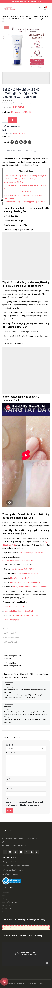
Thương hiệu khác (19, 133)
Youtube (21, 852)
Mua (13, 120)
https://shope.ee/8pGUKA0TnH (22, 569)
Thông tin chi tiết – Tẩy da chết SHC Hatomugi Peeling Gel (25, 176)
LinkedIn (21, 142)
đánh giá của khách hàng (12, 103)
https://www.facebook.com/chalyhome (17, 560)
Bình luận (10, 752)
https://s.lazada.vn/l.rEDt (19, 578)
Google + (25, 142)
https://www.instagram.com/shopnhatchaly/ (29, 587)
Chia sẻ (5, 142)
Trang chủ (6, 16)
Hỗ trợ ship (6, 905)
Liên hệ (4, 912)
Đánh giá (9, 745)
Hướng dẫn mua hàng (9, 902)
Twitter (16, 142)
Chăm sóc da (23, 16)
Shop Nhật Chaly (9, 928)
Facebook (12, 142)
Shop (14, 16)
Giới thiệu (5, 892)
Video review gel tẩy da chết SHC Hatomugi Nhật (21, 192)
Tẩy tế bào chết (36, 16)
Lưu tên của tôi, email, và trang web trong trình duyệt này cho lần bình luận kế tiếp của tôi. (24, 803)
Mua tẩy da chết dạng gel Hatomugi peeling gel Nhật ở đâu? (25, 202)
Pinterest (15, 852)
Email (29, 142)
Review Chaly (6, 909)
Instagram (26, 852)
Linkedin (31, 852)
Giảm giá (5, 899)
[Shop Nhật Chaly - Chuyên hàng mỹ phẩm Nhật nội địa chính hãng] (9, 8)
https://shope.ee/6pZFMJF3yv (26, 573)
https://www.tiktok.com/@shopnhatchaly (25, 582)
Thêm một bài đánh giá (32, 103)
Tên (8, 779)
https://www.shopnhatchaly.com (31, 553)
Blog (4, 895)
